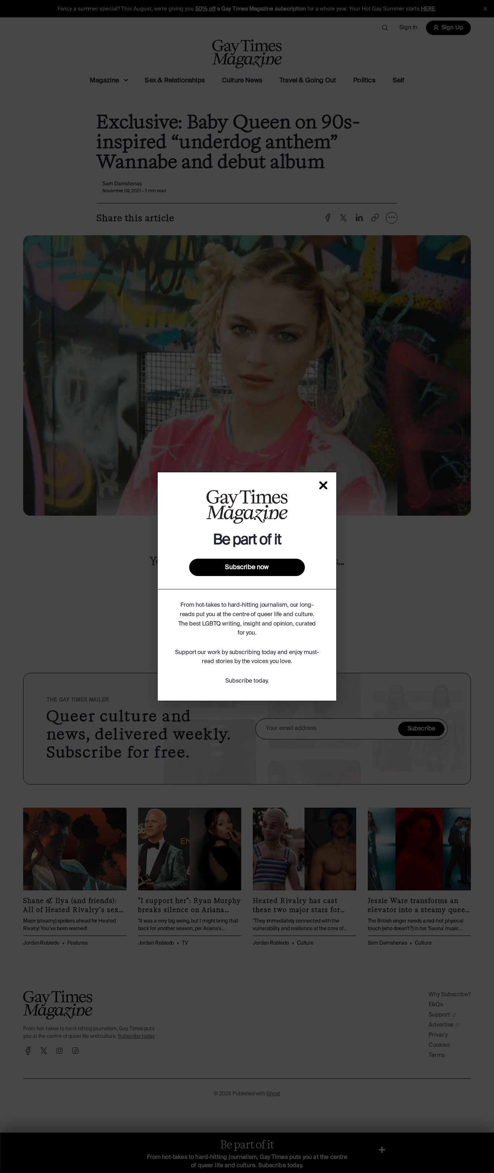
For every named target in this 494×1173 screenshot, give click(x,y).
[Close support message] (323, 485)
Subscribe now (247, 567)
